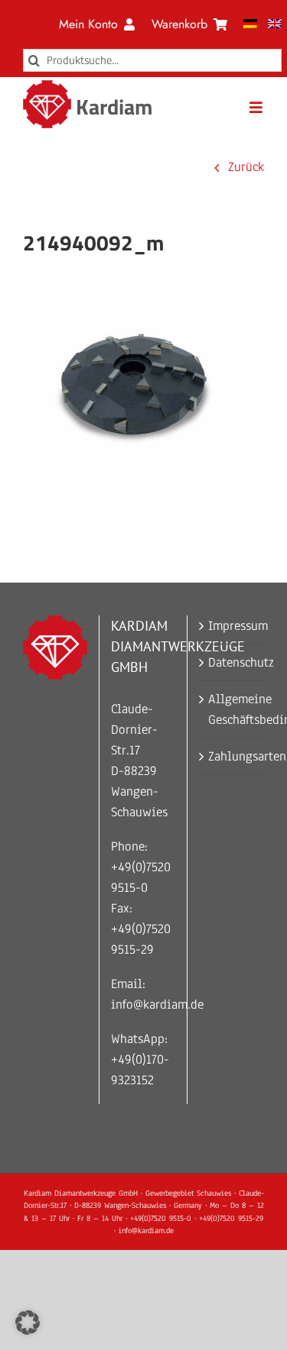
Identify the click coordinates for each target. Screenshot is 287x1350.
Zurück (246, 167)
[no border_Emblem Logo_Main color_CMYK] (47, 86)
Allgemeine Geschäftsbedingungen (232, 709)
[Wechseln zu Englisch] (275, 24)
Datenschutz (232, 662)
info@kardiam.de (157, 1004)
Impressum (232, 626)
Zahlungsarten (232, 756)
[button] (27, 1322)
